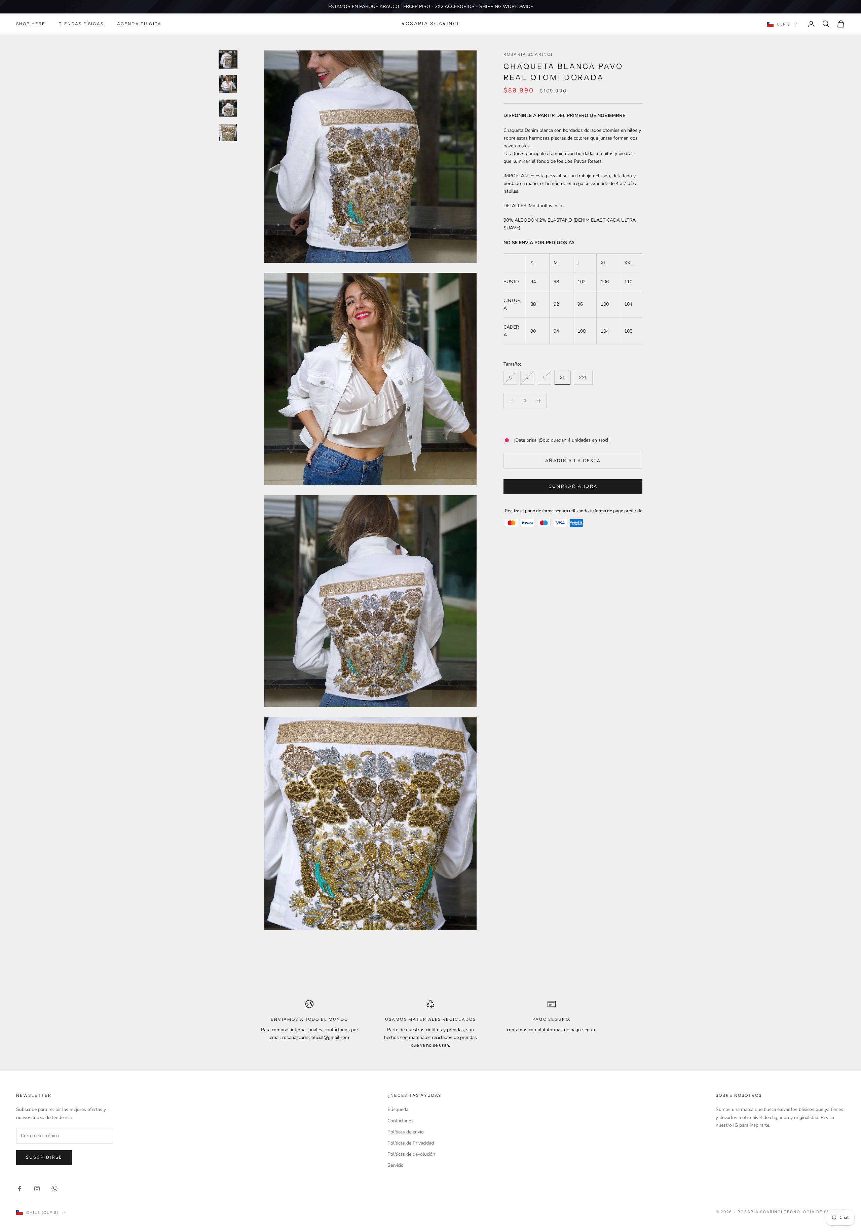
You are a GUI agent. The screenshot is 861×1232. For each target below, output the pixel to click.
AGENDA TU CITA (139, 23)
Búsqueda (397, 1109)
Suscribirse (44, 1157)
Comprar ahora (573, 487)
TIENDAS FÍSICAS (81, 23)
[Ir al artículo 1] (228, 59)
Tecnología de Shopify (814, 1211)
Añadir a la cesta (573, 461)
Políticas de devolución (411, 1154)
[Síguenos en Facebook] (19, 1188)
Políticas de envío (405, 1132)
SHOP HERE (30, 23)
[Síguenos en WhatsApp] (54, 1188)
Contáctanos (400, 1121)
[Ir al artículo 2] (228, 84)
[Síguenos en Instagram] (37, 1188)
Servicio (395, 1165)
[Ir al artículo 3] (228, 108)
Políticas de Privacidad (410, 1143)
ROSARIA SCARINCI (528, 54)
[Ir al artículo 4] (228, 132)
